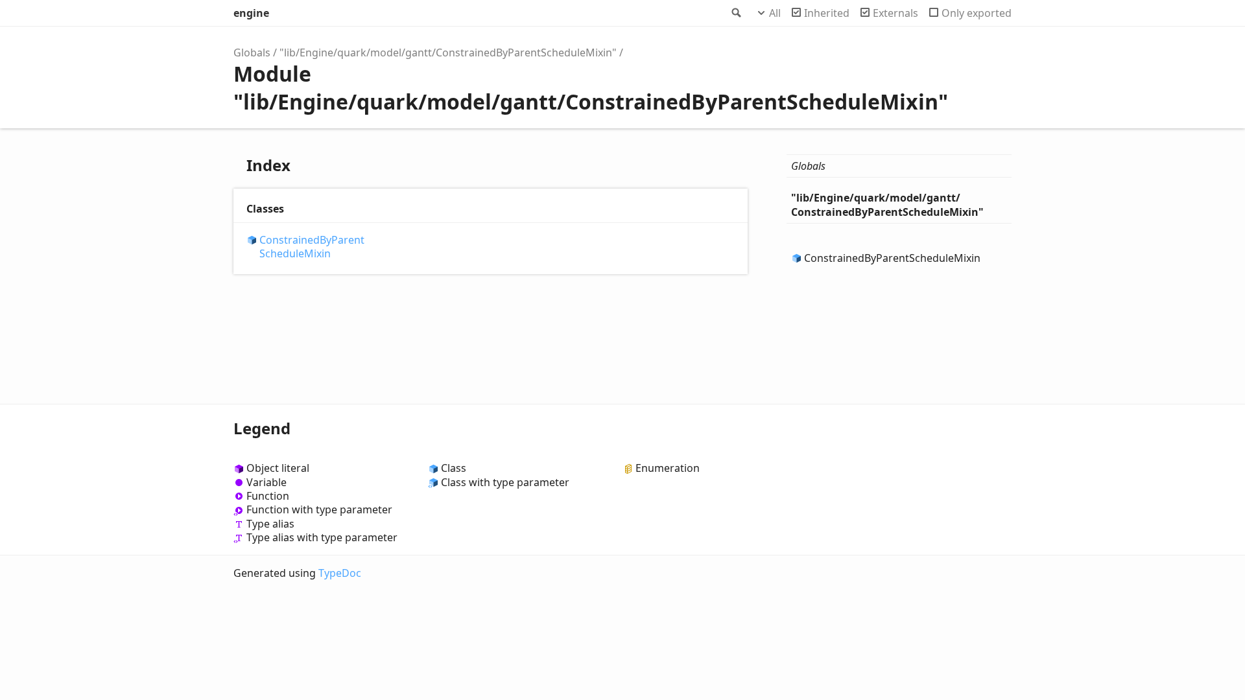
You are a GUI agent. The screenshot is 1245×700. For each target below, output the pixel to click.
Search (735, 13)
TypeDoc (339, 573)
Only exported (977, 13)
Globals (251, 52)
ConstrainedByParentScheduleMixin (311, 247)
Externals (895, 13)
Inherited (826, 13)
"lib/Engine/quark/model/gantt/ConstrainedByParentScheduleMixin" (448, 52)
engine (251, 13)
